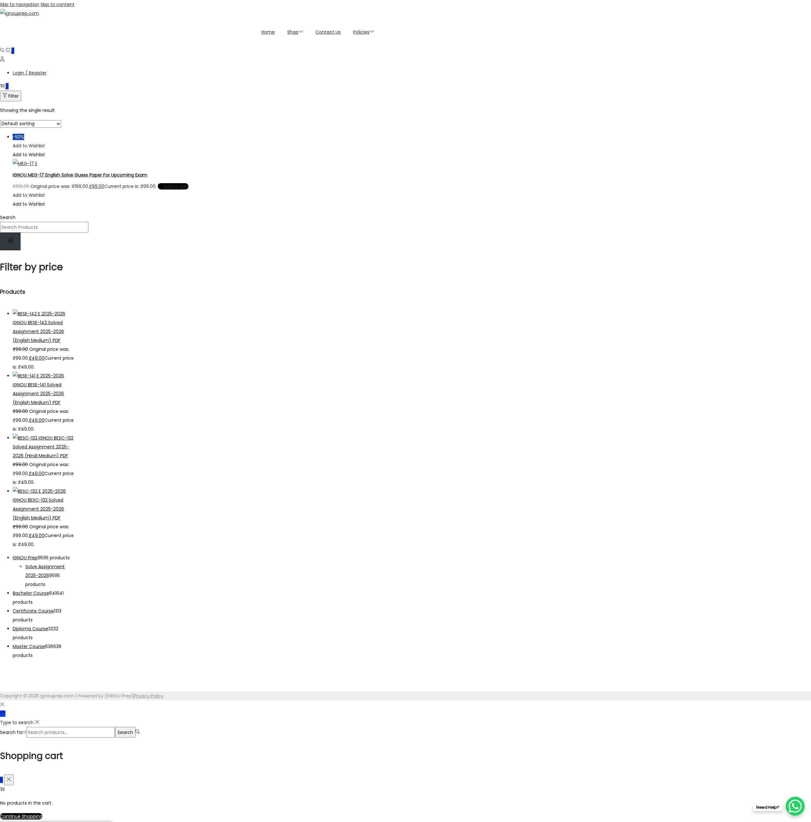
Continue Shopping (21, 816)
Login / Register (30, 73)
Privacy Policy (148, 696)
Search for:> (13, 732)
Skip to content (57, 4)
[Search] (10, 241)
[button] (29, 146)
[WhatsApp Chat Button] (795, 806)
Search (8, 217)
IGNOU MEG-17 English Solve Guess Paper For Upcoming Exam (80, 175)
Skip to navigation (19, 4)
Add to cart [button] (175, 186)
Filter (13, 96)
